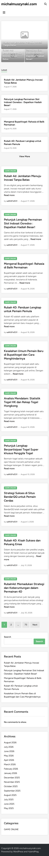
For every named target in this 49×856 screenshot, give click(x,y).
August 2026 (10, 742)
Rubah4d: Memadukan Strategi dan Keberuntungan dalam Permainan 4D (24, 587)
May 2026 (9, 755)
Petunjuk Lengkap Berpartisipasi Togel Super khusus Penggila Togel (21, 449)
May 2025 (9, 808)
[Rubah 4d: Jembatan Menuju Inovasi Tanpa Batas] (24, 35)
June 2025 (9, 804)
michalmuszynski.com (19, 4)
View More (24, 156)
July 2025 (8, 799)
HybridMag (33, 851)
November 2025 (12, 782)
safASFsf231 (12, 201)
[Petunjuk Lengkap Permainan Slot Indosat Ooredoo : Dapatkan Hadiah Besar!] (36, 55)
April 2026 (9, 760)
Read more (9, 195)
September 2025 (12, 790)
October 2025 (11, 786)
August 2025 (10, 795)
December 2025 (12, 777)
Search (7, 637)
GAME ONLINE (10, 171)
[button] (35, 24)
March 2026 (10, 764)
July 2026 (8, 747)
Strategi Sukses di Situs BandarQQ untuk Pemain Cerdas (20, 496)
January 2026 (10, 773)
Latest (4, 70)
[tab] (4, 69)
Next (35, 624)
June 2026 (9, 751)
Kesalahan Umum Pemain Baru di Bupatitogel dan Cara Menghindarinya (23, 354)
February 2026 (11, 768)
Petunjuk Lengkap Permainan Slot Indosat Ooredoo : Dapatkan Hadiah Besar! (23, 102)
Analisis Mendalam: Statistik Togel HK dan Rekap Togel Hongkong (22, 402)
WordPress (18, 851)
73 (26, 624)
